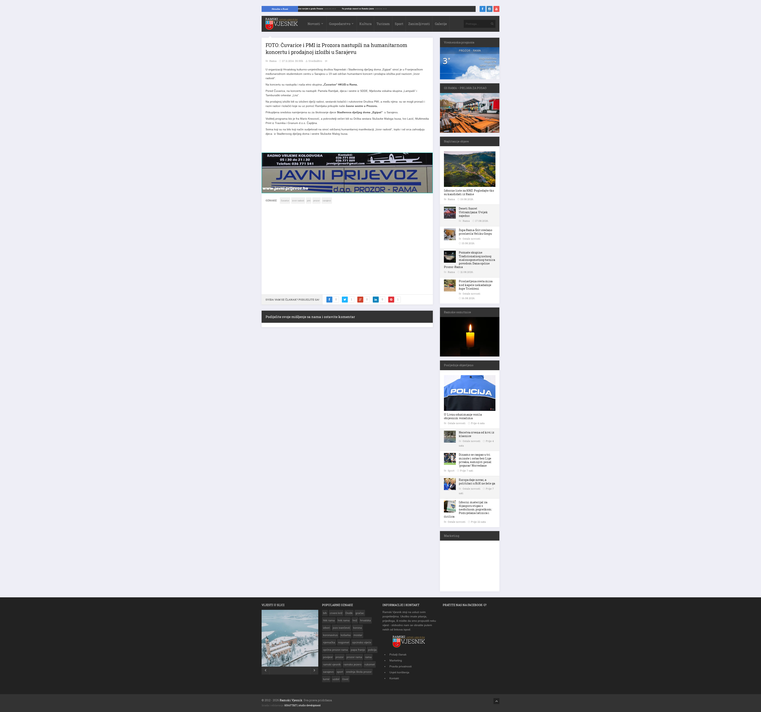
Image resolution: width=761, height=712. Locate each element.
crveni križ (336, 613)
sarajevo (327, 198)
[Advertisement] (347, 249)
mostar (358, 635)
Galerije (441, 24)
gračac (360, 613)
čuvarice (285, 198)
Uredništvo (315, 61)
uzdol (336, 679)
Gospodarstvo (339, 24)
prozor (316, 198)
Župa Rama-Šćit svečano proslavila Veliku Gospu (475, 231)
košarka (346, 635)
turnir (326, 679)
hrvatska (365, 620)
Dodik (349, 613)
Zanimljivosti (419, 24)
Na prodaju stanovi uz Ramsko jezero (391, 9)
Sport (399, 24)
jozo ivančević (341, 627)
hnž (355, 620)
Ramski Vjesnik (291, 700)
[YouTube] (496, 9)
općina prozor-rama (335, 649)
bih (325, 613)
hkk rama (329, 620)
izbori (326, 627)
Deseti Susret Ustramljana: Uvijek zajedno (473, 212)
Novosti (314, 24)
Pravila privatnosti (400, 666)
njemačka (329, 642)
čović (345, 679)
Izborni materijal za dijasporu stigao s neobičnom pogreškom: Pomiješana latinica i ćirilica (468, 509)
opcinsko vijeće (361, 642)
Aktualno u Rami (280, 9)
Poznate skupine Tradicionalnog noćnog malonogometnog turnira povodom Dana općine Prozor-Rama (469, 260)
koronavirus (330, 635)
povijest (328, 657)
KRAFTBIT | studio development (302, 705)
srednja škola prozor (359, 671)
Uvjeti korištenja (399, 672)
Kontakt (394, 678)
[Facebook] (483, 9)
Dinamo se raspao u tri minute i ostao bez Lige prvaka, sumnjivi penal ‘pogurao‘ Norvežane (475, 460)
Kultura (365, 24)
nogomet (343, 642)
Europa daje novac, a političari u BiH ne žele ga (477, 481)
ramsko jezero (352, 664)
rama (368, 657)
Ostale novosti (471, 238)
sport (340, 671)
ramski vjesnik (332, 664)
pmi (308, 198)
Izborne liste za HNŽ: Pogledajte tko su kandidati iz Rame (469, 192)
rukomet (369, 664)
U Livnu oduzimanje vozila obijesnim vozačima (463, 416)
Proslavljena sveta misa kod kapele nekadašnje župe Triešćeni (475, 284)
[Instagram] (489, 9)
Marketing (395, 660)
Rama (273, 61)
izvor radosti (298, 198)
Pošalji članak (397, 654)
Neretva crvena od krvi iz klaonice (476, 434)
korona (357, 627)
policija (372, 649)
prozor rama (354, 657)
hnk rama (344, 620)
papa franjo (358, 649)
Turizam (383, 24)
